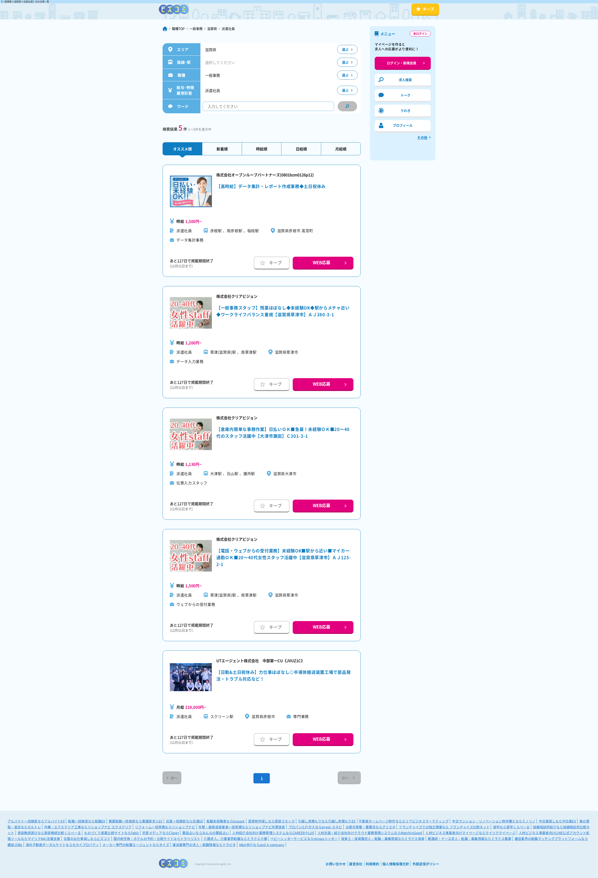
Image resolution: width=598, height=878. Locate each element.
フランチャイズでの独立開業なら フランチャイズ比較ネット (444, 827)
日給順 (301, 149)
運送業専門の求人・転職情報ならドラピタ (204, 844)
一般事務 (196, 28)
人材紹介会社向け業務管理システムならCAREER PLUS (273, 832)
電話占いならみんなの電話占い (205, 832)
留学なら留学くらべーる (511, 827)
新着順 (222, 149)
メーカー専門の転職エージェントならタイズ (135, 844)
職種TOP (178, 28)
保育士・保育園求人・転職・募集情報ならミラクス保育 (382, 838)
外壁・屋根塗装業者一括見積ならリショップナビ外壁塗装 (241, 827)
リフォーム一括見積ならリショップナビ (165, 827)
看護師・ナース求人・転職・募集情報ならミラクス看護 (469, 838)
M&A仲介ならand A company (262, 844)
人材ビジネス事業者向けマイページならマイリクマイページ (470, 832)
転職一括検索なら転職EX (86, 821)
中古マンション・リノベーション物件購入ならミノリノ (493, 821)
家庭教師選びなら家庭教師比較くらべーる (49, 832)
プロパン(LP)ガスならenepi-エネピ (315, 827)
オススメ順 (182, 149)
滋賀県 (212, 28)
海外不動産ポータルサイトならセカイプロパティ (62, 844)
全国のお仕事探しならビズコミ (87, 838)
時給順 (261, 149)
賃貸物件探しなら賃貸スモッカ (271, 821)
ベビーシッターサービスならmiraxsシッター (304, 838)
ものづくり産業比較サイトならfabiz (111, 832)
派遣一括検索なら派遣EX (184, 821)
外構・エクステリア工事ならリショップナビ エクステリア (88, 827)
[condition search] (347, 106)
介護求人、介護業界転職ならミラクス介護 (235, 838)
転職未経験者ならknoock (225, 821)
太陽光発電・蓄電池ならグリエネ (370, 827)
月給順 (340, 149)
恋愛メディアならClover (160, 832)
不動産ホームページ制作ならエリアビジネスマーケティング (404, 821)
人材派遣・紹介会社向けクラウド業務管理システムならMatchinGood (369, 832)
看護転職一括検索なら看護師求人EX (136, 821)
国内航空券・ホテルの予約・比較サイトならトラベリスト (157, 838)
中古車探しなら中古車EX (557, 821)
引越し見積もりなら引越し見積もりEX (327, 821)
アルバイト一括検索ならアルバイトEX (36, 821)
